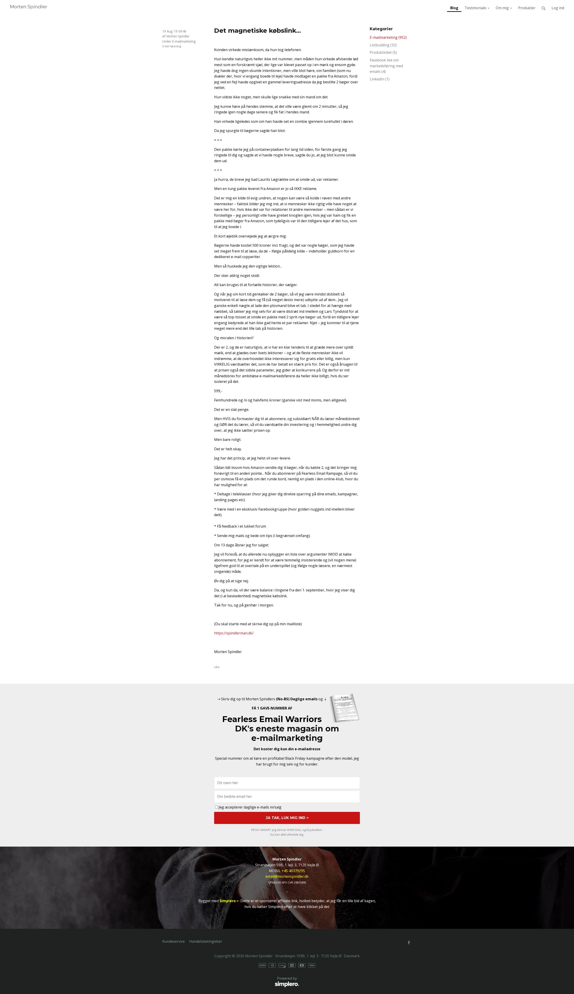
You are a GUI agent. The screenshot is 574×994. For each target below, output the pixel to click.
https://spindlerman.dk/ (234, 633)
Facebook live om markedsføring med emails (386, 66)
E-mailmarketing (184, 41)
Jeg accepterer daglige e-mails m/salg (250, 807)
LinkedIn (379, 79)
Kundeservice (173, 941)
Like (217, 667)
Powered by (229, 981)
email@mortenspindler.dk (287, 876)
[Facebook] (409, 942)
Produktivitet (383, 52)
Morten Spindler (28, 6)
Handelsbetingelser (205, 941)
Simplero (228, 900)
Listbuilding (383, 45)
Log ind (558, 7)
